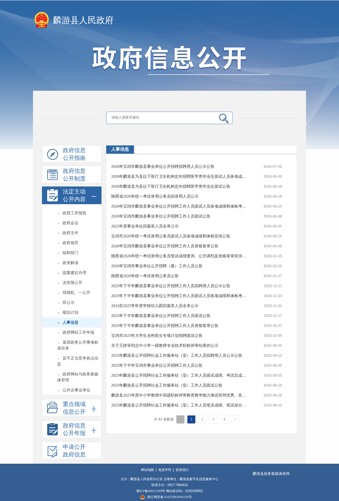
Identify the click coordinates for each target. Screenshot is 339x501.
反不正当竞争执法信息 (77, 361)
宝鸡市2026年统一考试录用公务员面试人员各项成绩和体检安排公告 (170, 236)
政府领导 (70, 243)
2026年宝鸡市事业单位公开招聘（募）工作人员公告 (157, 266)
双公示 (68, 302)
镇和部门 (70, 253)
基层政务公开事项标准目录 (77, 345)
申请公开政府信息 (74, 451)
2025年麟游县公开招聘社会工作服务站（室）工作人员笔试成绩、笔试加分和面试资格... (179, 405)
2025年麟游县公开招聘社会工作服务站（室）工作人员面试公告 (166, 385)
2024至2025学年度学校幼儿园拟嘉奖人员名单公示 (155, 306)
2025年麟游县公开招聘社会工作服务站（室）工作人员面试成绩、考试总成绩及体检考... (179, 375)
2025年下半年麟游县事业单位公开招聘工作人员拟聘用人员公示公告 (170, 286)
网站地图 (147, 470)
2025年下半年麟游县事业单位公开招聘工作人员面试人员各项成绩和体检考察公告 (179, 296)
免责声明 (164, 470)
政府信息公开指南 (74, 154)
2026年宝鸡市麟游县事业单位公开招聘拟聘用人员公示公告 (162, 166)
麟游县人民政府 (83, 20)
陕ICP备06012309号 (150, 491)
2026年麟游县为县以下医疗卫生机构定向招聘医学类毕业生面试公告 (170, 186)
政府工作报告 (74, 213)
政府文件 (70, 233)
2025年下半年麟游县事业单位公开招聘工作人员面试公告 (160, 316)
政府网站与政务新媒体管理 (77, 377)
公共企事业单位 (76, 390)
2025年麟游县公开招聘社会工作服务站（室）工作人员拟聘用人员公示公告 (176, 355)
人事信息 (70, 322)
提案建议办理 (74, 273)
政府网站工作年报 (78, 332)
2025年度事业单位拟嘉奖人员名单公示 (145, 226)
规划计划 (70, 312)
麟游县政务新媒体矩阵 (271, 474)
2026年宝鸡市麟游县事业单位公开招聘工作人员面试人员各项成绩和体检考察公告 (179, 206)
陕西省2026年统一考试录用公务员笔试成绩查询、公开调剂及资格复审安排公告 (179, 256)
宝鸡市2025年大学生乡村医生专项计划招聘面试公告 (157, 335)
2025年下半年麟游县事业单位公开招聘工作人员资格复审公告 (164, 325)
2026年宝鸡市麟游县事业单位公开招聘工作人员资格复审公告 (164, 246)
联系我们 (182, 470)
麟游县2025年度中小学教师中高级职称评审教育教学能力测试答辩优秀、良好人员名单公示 (179, 395)
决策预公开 (72, 282)
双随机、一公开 (76, 292)
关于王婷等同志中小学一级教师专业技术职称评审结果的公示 (164, 345)
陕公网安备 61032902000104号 (169, 497)
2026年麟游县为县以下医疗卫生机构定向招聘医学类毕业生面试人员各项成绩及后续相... (179, 176)
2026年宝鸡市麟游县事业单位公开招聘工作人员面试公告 (160, 216)
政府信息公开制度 (74, 175)
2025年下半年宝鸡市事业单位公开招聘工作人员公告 (157, 365)
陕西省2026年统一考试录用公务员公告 (145, 276)
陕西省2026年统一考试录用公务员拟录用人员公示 (155, 196)
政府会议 (70, 223)
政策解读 (70, 263)
